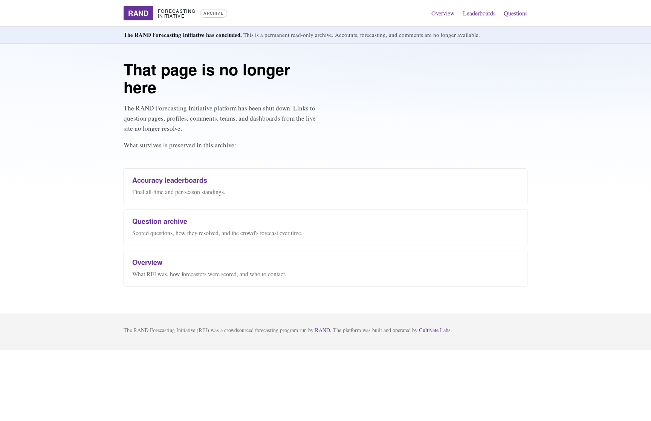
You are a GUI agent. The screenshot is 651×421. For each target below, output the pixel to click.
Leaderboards (479, 13)
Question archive (159, 221)
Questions (515, 13)
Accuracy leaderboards (169, 180)
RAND (322, 330)
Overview (443, 13)
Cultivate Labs (435, 330)
